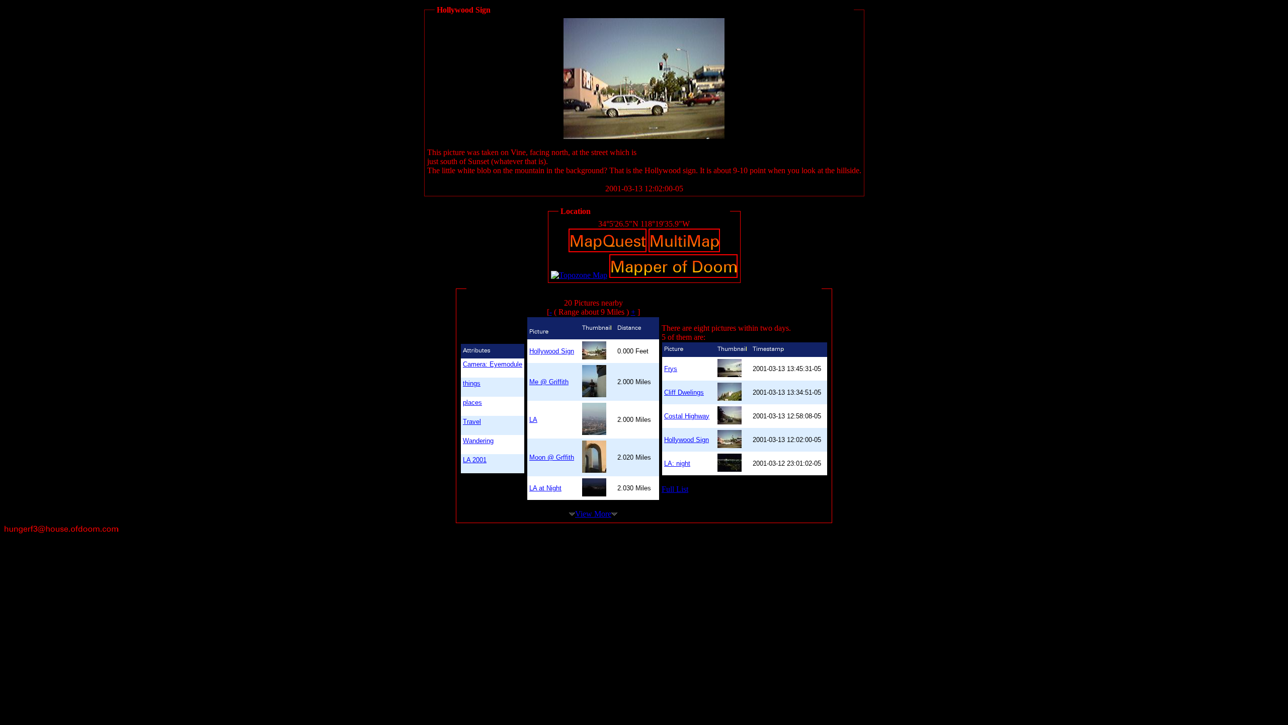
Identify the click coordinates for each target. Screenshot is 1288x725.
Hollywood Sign (551, 351)
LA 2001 (475, 460)
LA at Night (545, 488)
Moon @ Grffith (551, 457)
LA (533, 419)
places (472, 402)
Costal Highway (686, 416)
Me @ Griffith (549, 382)
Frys (670, 369)
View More (593, 514)
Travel (472, 421)
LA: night (677, 463)
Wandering (478, 441)
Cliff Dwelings (684, 392)
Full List (675, 489)
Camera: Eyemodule (492, 364)
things (471, 383)
